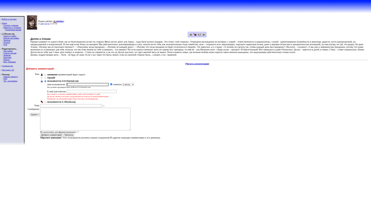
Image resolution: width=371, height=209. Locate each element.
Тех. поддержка (10, 81)
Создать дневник (10, 25)
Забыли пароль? (10, 77)
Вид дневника (9, 62)
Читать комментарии (197, 64)
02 (46, 24)
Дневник (7, 55)
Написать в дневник (12, 28)
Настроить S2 (8, 70)
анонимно (52, 74)
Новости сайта (9, 36)
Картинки (7, 57)
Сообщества (7, 66)
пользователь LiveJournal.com (63, 81)
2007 (42, 24)
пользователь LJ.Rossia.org (61, 102)
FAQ (5, 79)
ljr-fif (5, 45)
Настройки (8, 51)
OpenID (51, 77)
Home (4, 23)
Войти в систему (9, 19)
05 (49, 24)
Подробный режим (13, 30)
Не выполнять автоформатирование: (58, 132)
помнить (117, 84)
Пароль (6, 60)
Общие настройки (11, 38)
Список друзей (9, 53)
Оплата (6, 43)
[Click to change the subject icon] (103, 106)
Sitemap (6, 40)
